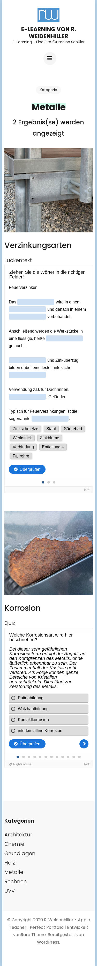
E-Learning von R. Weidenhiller (48, 32)
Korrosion (22, 608)
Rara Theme (33, 935)
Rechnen (15, 881)
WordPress (48, 942)
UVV (9, 890)
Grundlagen (19, 853)
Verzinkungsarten (38, 245)
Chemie (14, 844)
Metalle (13, 872)
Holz (9, 862)
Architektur (18, 834)
